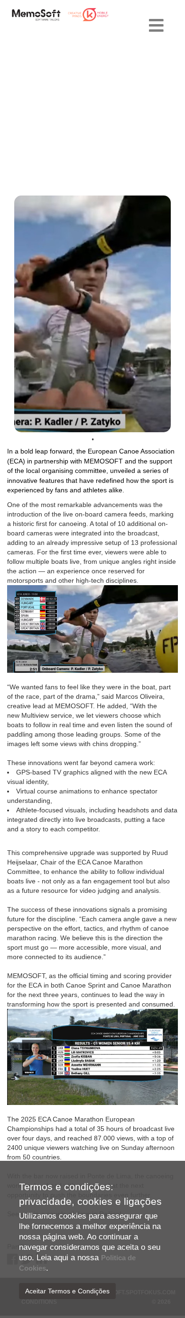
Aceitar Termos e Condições (67, 1291)
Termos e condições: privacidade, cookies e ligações (90, 1194)
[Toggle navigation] (156, 26)
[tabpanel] (92, 314)
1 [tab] (92, 439)
